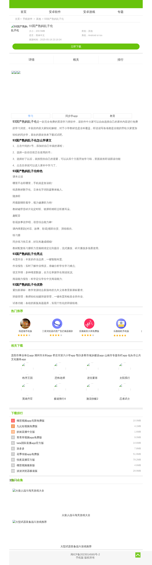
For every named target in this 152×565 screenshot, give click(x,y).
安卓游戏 (89, 11)
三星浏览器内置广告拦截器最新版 (57, 331)
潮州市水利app (43, 355)
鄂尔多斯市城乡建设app (90, 355)
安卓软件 (55, 11)
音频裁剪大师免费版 (89, 331)
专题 (120, 11)
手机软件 (27, 18)
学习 (30, 115)
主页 (17, 18)
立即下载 (76, 46)
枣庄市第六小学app (64, 355)
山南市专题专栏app (116, 355)
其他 (38, 18)
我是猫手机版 (25, 331)
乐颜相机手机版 (121, 331)
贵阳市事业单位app (22, 355)
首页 (24, 11)
